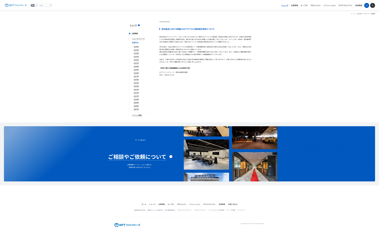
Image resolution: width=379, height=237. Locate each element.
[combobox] (45, 5)
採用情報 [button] (358, 5)
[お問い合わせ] (366, 5)
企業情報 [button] (294, 5)
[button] (152, 204)
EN (36, 5)
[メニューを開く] (372, 5)
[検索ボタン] (50, 5)
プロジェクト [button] (315, 5)
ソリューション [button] (329, 5)
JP (32, 5)
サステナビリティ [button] (345, 5)
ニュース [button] (284, 5)
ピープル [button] (304, 5)
